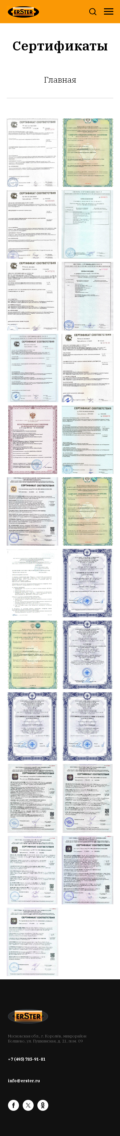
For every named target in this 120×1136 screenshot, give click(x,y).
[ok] (42, 1109)
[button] (93, 11)
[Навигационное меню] (108, 11)
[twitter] (28, 1109)
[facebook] (13, 1109)
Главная (60, 80)
